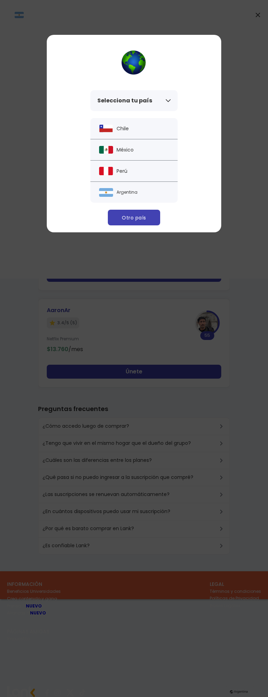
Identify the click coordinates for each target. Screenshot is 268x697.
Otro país (134, 217)
